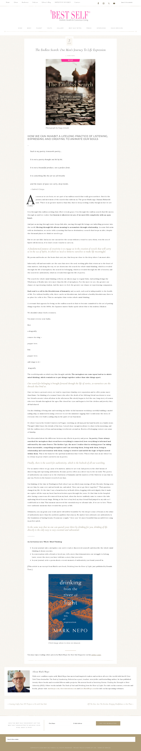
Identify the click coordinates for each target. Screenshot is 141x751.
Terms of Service (104, 747)
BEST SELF (70, 16)
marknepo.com (53, 689)
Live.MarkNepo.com (88, 689)
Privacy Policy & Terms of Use (84, 747)
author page (96, 655)
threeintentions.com (68, 689)
